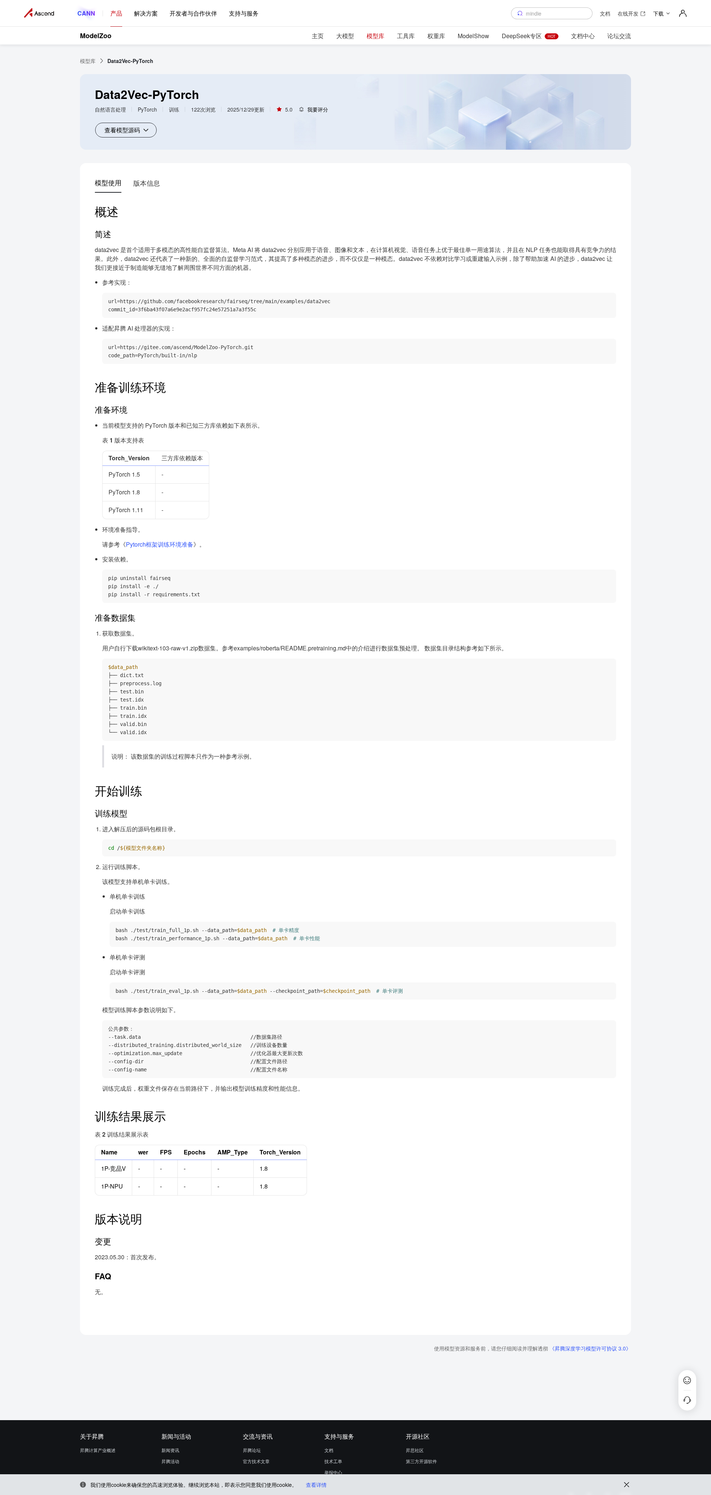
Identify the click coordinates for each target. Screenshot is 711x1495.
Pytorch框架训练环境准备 (159, 544)
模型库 (88, 60)
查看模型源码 (122, 130)
